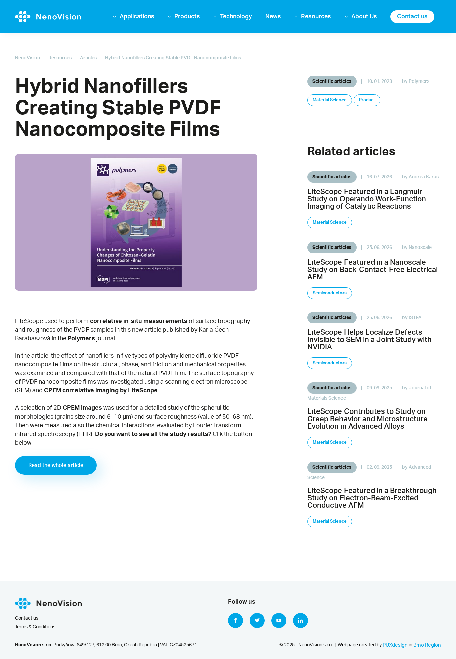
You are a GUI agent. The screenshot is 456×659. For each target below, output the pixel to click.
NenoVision (27, 58)
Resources (316, 16)
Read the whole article (55, 465)
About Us (364, 16)
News (273, 16)
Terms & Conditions (35, 627)
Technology (236, 16)
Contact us (412, 16)
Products (187, 16)
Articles (88, 58)
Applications (137, 16)
